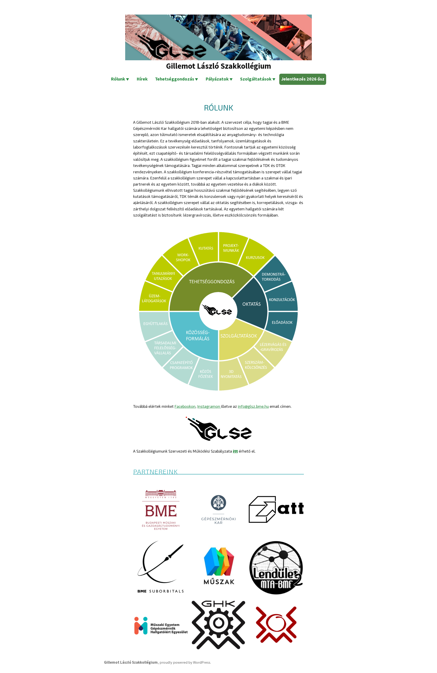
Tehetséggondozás (174, 79)
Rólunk (118, 79)
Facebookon (185, 406)
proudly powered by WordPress (185, 662)
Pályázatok (217, 79)
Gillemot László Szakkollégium (218, 66)
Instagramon (209, 406)
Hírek (142, 79)
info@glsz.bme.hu (253, 406)
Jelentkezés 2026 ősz (302, 79)
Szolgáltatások (256, 79)
